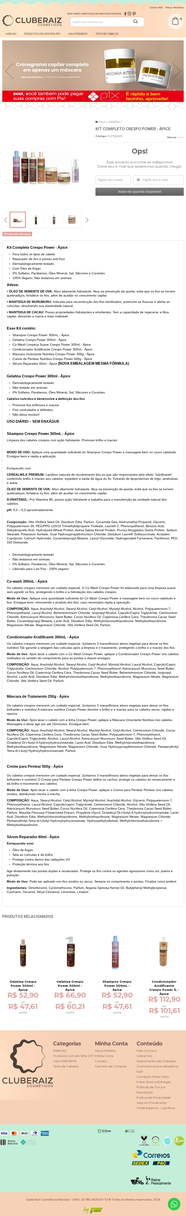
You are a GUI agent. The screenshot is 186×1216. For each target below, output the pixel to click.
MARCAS (114, 121)
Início (102, 121)
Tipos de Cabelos (65, 1066)
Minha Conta (104, 1056)
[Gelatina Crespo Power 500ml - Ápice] (70, 960)
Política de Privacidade (154, 1097)
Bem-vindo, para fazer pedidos (94, 13)
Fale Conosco (147, 1050)
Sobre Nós (156, 7)
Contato (101, 1061)
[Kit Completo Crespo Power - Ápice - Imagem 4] (72, 220)
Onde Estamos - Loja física (156, 1108)
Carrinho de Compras (110, 1066)
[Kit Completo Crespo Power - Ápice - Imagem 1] (18, 220)
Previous (10, 73)
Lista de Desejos (18, 234)
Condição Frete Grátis (153, 1076)
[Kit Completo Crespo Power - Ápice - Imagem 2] (36, 220)
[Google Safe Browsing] (130, 1131)
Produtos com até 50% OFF (73, 1056)
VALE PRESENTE (65, 1061)
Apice (180, 137)
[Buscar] (137, 25)
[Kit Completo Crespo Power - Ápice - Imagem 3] (54, 220)
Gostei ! (26, 974)
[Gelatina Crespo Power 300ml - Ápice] (22, 960)
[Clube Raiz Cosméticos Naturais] (32, 20)
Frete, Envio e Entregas (154, 1082)
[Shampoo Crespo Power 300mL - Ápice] (117, 960)
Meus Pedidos (174, 7)
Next (178, 64)
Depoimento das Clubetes (156, 1061)
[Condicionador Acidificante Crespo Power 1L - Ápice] (164, 962)
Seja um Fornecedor (152, 1103)
